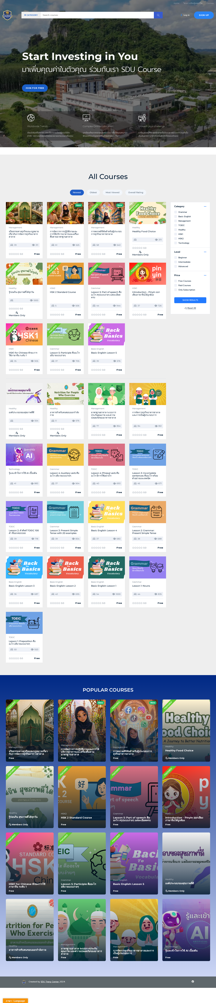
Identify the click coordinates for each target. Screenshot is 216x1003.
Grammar (95, 288)
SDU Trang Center (50, 981)
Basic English (97, 349)
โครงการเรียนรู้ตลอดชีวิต (192, 3)
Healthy (136, 227)
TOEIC (94, 469)
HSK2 (52, 288)
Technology (14, 469)
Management (15, 227)
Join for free (35, 88)
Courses (210, 3)
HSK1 (134, 288)
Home (176, 3)
